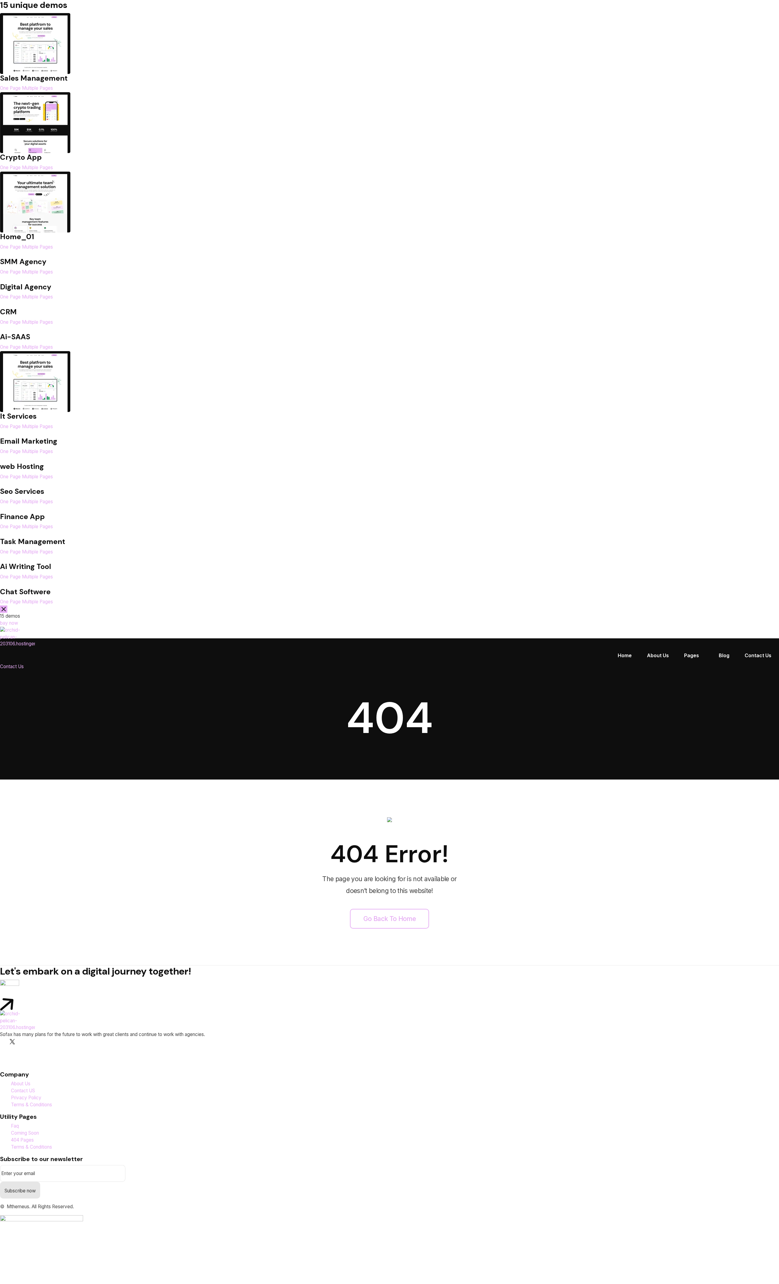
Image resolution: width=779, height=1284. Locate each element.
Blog (724, 655)
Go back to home (389, 919)
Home (625, 655)
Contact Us (758, 655)
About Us (658, 655)
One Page (10, 88)
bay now (9, 623)
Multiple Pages (37, 88)
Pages (691, 655)
